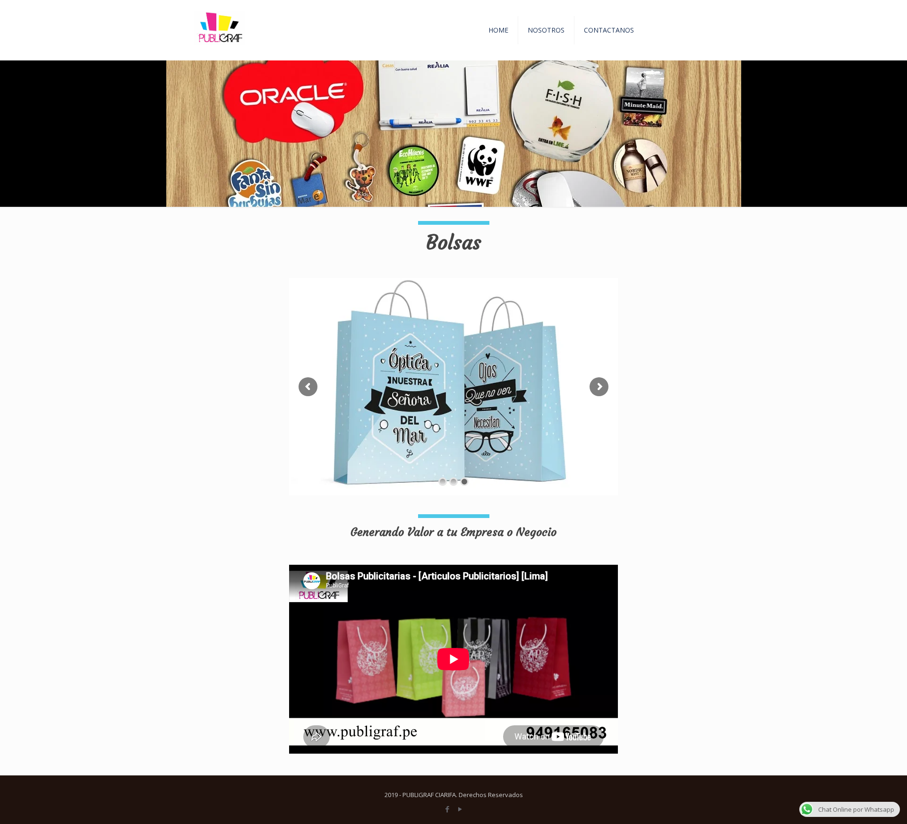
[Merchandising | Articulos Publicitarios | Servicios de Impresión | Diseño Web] (218, 30)
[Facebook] (447, 809)
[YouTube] (460, 809)
